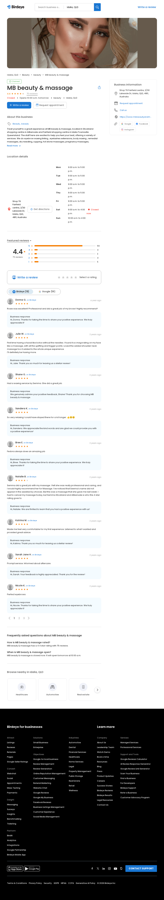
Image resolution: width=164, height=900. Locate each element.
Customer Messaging (44, 778)
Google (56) (48, 291)
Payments (12, 792)
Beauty (26, 74)
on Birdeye (31, 300)
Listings (11, 742)
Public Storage (76, 776)
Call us (123, 110)
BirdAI (9, 835)
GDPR (56, 883)
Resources (102, 761)
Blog (99, 766)
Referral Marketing (42, 783)
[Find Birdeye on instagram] (109, 868)
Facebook (143, 124)
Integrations (13, 845)
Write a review (147, 7)
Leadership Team (105, 747)
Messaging (12, 804)
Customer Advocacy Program (135, 797)
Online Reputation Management (49, 773)
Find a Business (128, 778)
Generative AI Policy (85, 883)
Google (127, 124)
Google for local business (45, 759)
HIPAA (63, 883)
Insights (11, 814)
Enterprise (38, 747)
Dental (72, 747)
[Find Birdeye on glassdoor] (121, 868)
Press (99, 771)
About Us (101, 742)
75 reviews (32, 93)
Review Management (43, 764)
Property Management (80, 771)
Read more (12, 145)
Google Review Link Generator (135, 768)
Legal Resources (105, 800)
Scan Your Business (129, 773)
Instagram (129, 129)
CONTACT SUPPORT (141, 868)
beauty (37, 74)
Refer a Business (128, 792)
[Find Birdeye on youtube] (115, 868)
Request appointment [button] (131, 103)
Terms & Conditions (17, 883)
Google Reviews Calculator (133, 759)
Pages (10, 757)
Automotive (75, 742)
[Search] (97, 7)
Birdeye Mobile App (16, 854)
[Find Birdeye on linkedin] (103, 868)
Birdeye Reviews (105, 790)
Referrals (11, 752)
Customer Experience (44, 812)
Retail (71, 785)
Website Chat (40, 788)
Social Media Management (46, 816)
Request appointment (51, 105)
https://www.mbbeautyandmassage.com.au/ (136, 116)
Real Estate (74, 781)
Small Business (40, 742)
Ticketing (11, 823)
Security (48, 883)
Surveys (11, 809)
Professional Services (130, 747)
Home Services (76, 761)
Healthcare (74, 757)
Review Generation (42, 768)
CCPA (71, 883)
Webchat (11, 773)
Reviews (11, 747)
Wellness (73, 790)
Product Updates (105, 776)
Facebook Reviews (42, 802)
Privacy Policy (35, 883)
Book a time (103, 757)
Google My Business (43, 797)
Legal (71, 766)
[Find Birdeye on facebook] (92, 868)
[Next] (97, 690)
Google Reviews (41, 792)
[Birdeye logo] (16, 7)
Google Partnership (16, 850)
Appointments (14, 783)
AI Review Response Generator (135, 764)
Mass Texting (13, 788)
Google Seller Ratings (17, 761)
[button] (28, 618)
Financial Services (77, 752)
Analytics (11, 840)
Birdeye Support (128, 788)
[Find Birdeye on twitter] (98, 868)
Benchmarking (14, 819)
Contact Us (102, 804)
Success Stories (105, 785)
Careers (101, 781)
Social (10, 778)
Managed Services (129, 742)
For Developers (127, 783)
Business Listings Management (48, 807)
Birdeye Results (104, 795)
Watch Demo (103, 752)
